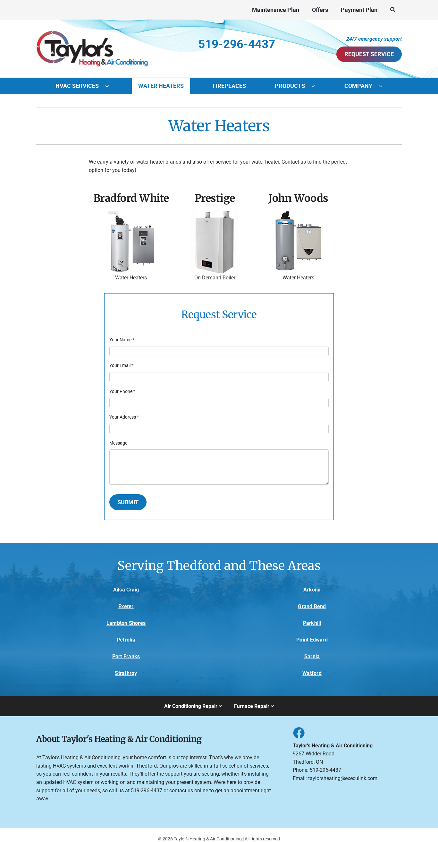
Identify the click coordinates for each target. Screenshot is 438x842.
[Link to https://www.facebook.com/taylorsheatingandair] (298, 732)
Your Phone (122, 391)
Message (118, 443)
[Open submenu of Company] (384, 86)
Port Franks (126, 656)
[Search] (393, 10)
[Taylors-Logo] (92, 28)
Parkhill (312, 623)
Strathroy (126, 673)
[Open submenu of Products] (316, 86)
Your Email (121, 365)
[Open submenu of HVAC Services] (110, 86)
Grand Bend (312, 606)
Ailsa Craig (126, 590)
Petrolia (126, 640)
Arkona (312, 590)
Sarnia (312, 656)
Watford (312, 673)
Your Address (124, 417)
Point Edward (312, 640)
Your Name (121, 339)
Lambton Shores (126, 623)
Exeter (125, 606)
